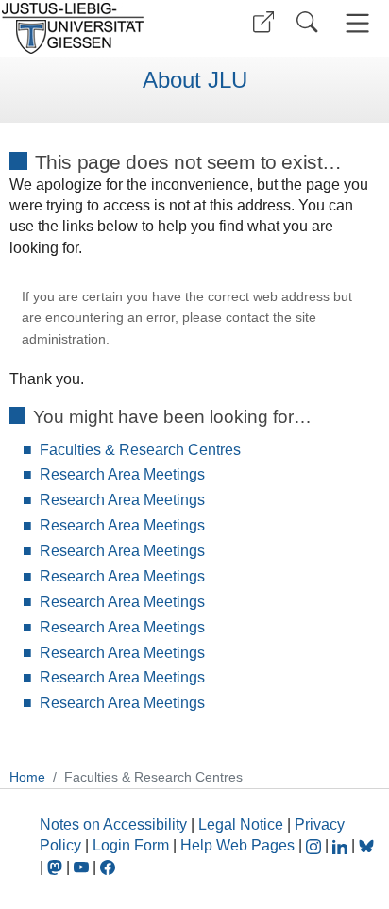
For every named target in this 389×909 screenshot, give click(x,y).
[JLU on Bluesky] (366, 845)
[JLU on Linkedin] (341, 845)
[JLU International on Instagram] (315, 845)
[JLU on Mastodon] (56, 867)
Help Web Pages (237, 845)
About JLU (195, 80)
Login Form (131, 845)
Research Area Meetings (122, 474)
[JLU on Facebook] (107, 867)
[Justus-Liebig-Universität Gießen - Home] (95, 28)
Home (27, 776)
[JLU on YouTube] (83, 867)
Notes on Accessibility (115, 824)
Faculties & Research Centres (140, 450)
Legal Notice (240, 824)
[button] (263, 22)
